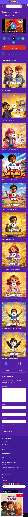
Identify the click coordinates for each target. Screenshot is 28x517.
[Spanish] (17, 484)
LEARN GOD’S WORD (8, 239)
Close (19, 495)
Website (4, 418)
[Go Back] (3, 12)
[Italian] (13, 484)
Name (3, 404)
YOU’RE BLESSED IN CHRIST (10, 358)
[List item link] (14, 442)
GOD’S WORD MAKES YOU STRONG (12, 269)
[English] (9, 484)
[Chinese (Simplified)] (5, 484)
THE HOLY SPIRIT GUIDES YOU (10, 150)
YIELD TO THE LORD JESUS (9, 180)
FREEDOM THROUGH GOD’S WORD (12, 329)
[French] (11, 484)
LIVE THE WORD (6, 90)
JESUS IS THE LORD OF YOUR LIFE (12, 299)
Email (3, 411)
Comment (4, 386)
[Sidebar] (2, 157)
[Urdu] (20, 484)
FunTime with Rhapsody (8, 55)
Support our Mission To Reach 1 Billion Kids (14, 48)
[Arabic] (3, 484)
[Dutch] (7, 484)
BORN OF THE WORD (8, 120)
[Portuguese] (15, 484)
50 (18, 363)
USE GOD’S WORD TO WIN (9, 209)
